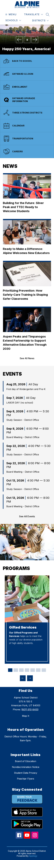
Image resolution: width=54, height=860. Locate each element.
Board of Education (25, 761)
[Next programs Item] (30, 678)
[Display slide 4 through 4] (27, 670)
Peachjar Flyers (25, 778)
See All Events (27, 516)
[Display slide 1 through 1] (10, 670)
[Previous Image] (19, 39)
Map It (25, 715)
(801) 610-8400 (29, 709)
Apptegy (33, 856)
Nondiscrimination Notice (25, 767)
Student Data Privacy (25, 772)
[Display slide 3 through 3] (21, 670)
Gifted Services (22, 627)
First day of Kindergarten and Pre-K (26, 389)
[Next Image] (35, 39)
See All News (27, 358)
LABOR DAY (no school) (19, 402)
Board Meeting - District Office (22, 437)
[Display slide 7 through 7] (44, 670)
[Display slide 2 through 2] (16, 670)
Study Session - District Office (22, 419)
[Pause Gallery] (27, 39)
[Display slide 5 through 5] (32, 670)
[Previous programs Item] (23, 678)
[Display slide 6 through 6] (38, 670)
